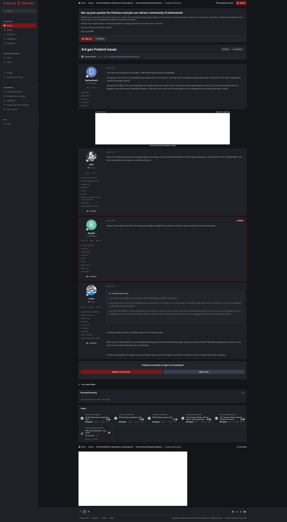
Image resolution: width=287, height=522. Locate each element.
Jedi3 (91, 164)
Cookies (104, 518)
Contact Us (95, 518)
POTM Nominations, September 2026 (97, 418)
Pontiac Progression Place (94, 428)
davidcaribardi (91, 80)
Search (9, 11)
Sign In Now (204, 372)
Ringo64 (91, 233)
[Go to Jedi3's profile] (91, 156)
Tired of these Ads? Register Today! (162, 146)
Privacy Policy (84, 518)
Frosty (91, 298)
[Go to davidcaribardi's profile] (82, 56)
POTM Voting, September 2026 (130, 417)
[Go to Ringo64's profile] (91, 225)
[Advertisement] (162, 128)
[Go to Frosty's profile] (91, 290)
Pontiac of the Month (92, 415)
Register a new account (121, 372)
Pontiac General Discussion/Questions (124, 57)
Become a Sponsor (223, 112)
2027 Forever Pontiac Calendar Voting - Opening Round (197, 418)
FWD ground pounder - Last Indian (95, 432)
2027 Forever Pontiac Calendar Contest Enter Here (231, 418)
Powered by (236, 518)
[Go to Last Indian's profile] (82, 433)
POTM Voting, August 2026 (162, 417)
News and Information (194, 415)
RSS (112, 518)
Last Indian (90, 436)
